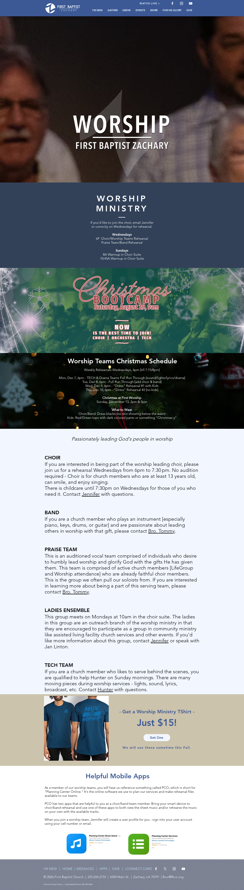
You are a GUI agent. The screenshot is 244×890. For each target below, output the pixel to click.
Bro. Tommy (161, 531)
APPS (104, 869)
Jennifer (91, 494)
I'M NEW (50, 869)
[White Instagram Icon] (181, 3)
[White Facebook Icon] (172, 3)
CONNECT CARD (138, 869)
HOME (67, 869)
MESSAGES (85, 869)
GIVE (116, 869)
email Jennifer (143, 223)
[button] (97, 10)
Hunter (105, 690)
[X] (165, 869)
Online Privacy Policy (52, 884)
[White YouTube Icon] (191, 3)
